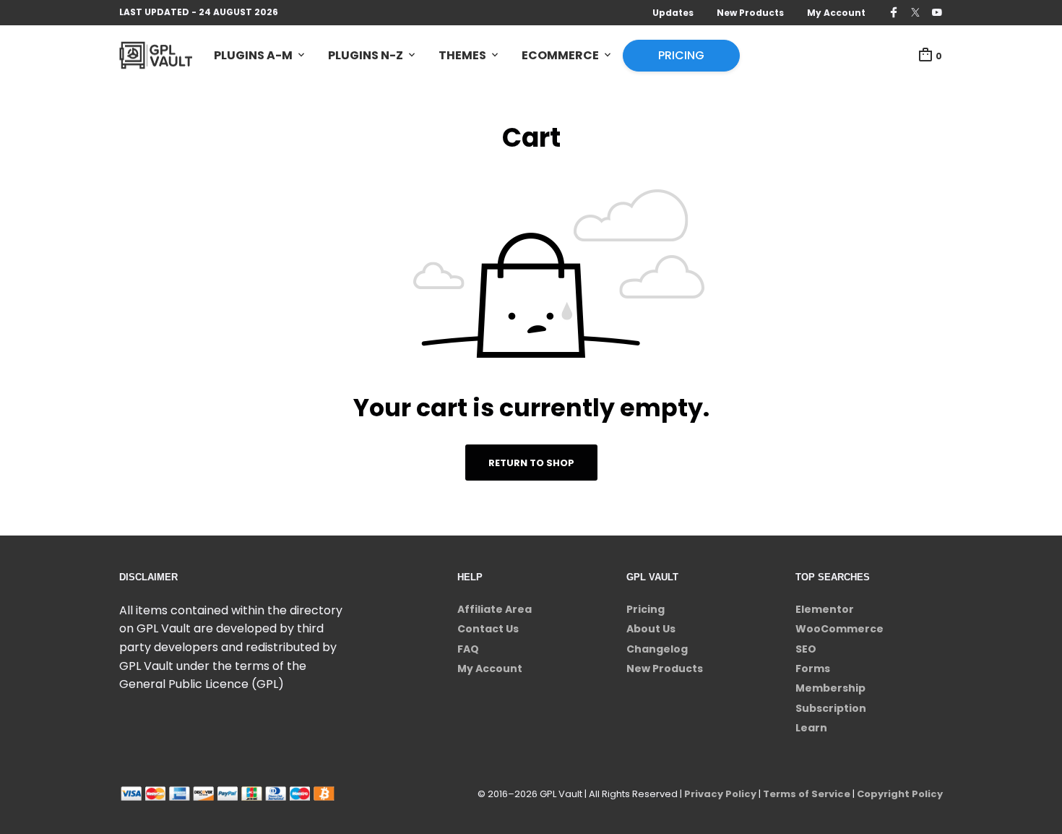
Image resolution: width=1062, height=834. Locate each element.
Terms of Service (806, 794)
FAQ (468, 649)
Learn (811, 728)
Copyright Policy (900, 794)
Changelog (657, 649)
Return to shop (531, 463)
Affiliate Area (494, 609)
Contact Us (488, 629)
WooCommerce (839, 629)
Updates (673, 13)
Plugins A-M (253, 55)
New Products (750, 13)
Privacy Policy (720, 794)
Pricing (681, 55)
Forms (812, 668)
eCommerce (560, 55)
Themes (462, 55)
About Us (650, 629)
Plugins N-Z (365, 55)
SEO (805, 649)
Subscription (830, 708)
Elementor (824, 609)
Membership (830, 688)
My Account (836, 13)
